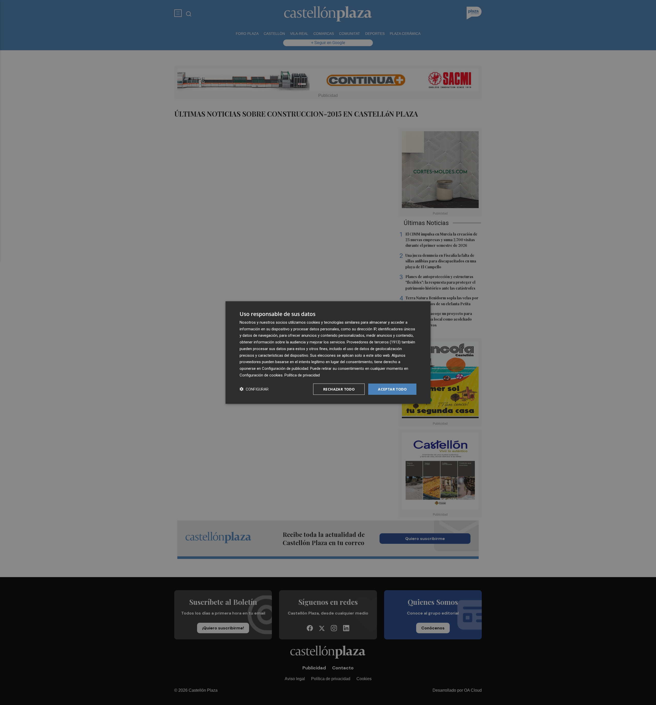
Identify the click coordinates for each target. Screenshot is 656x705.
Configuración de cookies (261, 375)
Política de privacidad (302, 375)
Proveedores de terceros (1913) (374, 342)
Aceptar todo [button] (392, 388)
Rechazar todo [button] (339, 388)
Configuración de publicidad (285, 368)
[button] (254, 389)
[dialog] (327, 352)
